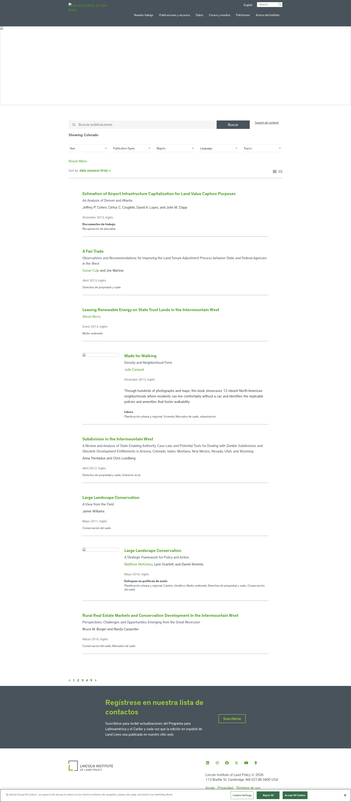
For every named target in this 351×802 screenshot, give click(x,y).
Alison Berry (91, 316)
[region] (175, 795)
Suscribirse (232, 718)
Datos (199, 15)
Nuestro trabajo (143, 15)
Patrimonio (243, 15)
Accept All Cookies (295, 795)
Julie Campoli (134, 369)
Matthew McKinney (138, 564)
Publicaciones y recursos (174, 15)
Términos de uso (248, 787)
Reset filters (78, 161)
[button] (88, 148)
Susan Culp (90, 270)
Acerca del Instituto (268, 15)
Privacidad (225, 787)
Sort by (73, 170)
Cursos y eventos (219, 15)
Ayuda (210, 787)
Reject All (268, 795)
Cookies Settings (242, 795)
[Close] (345, 795)
